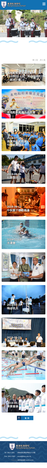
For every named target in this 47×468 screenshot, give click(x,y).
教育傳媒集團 (21, 460)
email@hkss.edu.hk (24, 456)
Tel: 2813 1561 (9, 452)
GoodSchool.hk (29, 460)
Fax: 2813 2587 (9, 456)
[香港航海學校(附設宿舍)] (14, 4)
